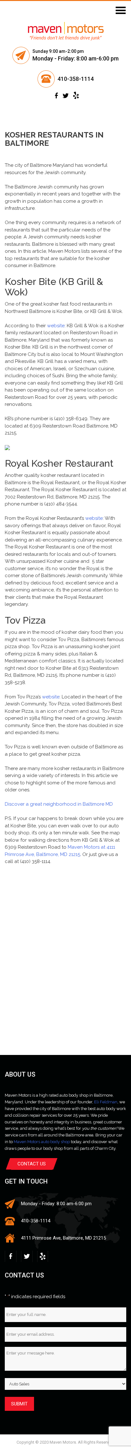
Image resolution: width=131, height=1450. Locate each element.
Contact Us (31, 1164)
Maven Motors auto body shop (42, 1141)
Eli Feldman (105, 1102)
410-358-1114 (76, 78)
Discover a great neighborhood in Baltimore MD (59, 804)
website (56, 326)
